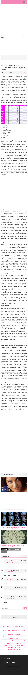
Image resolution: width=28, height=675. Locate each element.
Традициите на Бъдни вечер (14, 643)
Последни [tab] (14, 620)
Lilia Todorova (9, 562)
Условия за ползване (11, 662)
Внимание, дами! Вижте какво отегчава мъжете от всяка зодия (14, 510)
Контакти (8, 658)
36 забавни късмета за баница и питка (14, 624)
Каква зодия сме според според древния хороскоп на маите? (14, 546)
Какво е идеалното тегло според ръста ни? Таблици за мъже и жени (14, 646)
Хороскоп (4, 552)
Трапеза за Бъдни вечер (14, 634)
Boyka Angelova (10, 598)
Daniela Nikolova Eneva (12, 589)
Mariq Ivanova (9, 579)
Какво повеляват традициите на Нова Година (14, 652)
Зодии (10, 549)
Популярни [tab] (14, 617)
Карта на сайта (10, 669)
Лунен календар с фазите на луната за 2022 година (14, 631)
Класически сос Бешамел (14, 649)
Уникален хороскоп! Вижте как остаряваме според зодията (14, 528)
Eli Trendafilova (10, 571)
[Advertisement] (14, 20)
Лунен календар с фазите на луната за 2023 (14, 640)
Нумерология (17, 549)
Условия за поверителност (12, 666)
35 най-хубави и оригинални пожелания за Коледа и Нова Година (14, 627)
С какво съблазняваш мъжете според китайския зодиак (14, 493)
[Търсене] (25, 608)
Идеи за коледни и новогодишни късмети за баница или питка (14, 637)
